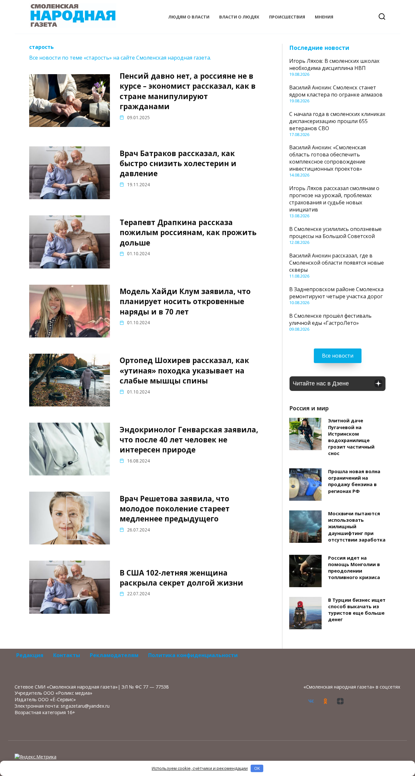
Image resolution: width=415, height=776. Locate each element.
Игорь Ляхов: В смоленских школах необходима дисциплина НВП (334, 64)
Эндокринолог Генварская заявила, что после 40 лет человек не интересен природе (189, 440)
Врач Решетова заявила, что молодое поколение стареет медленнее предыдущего (175, 509)
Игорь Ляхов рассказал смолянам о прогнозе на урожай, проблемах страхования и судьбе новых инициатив (334, 199)
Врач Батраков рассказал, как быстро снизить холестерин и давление (178, 163)
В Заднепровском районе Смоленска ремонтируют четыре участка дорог (336, 293)
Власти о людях (239, 17)
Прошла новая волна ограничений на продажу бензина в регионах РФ (354, 481)
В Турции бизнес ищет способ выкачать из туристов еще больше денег (356, 609)
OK (257, 768)
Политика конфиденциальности (193, 655)
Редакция (29, 655)
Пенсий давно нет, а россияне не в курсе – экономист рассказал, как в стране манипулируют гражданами (187, 91)
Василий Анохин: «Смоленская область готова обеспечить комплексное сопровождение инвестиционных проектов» (327, 158)
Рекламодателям (114, 655)
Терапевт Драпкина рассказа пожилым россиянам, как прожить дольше (188, 232)
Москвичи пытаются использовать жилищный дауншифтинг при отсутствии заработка (356, 526)
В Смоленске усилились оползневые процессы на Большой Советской (335, 232)
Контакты (66, 655)
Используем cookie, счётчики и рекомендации (200, 768)
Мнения (324, 17)
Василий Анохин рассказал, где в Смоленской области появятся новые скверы (336, 262)
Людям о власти (188, 17)
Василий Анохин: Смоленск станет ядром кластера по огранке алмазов (336, 91)
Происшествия (287, 17)
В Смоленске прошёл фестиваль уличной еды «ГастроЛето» (330, 319)
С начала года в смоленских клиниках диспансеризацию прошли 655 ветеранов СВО (337, 121)
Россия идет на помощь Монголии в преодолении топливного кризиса (354, 567)
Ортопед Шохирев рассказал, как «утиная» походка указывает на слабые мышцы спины (184, 371)
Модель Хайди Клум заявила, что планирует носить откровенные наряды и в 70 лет (185, 301)
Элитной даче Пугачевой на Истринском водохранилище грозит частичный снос (351, 437)
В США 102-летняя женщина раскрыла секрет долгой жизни (181, 578)
